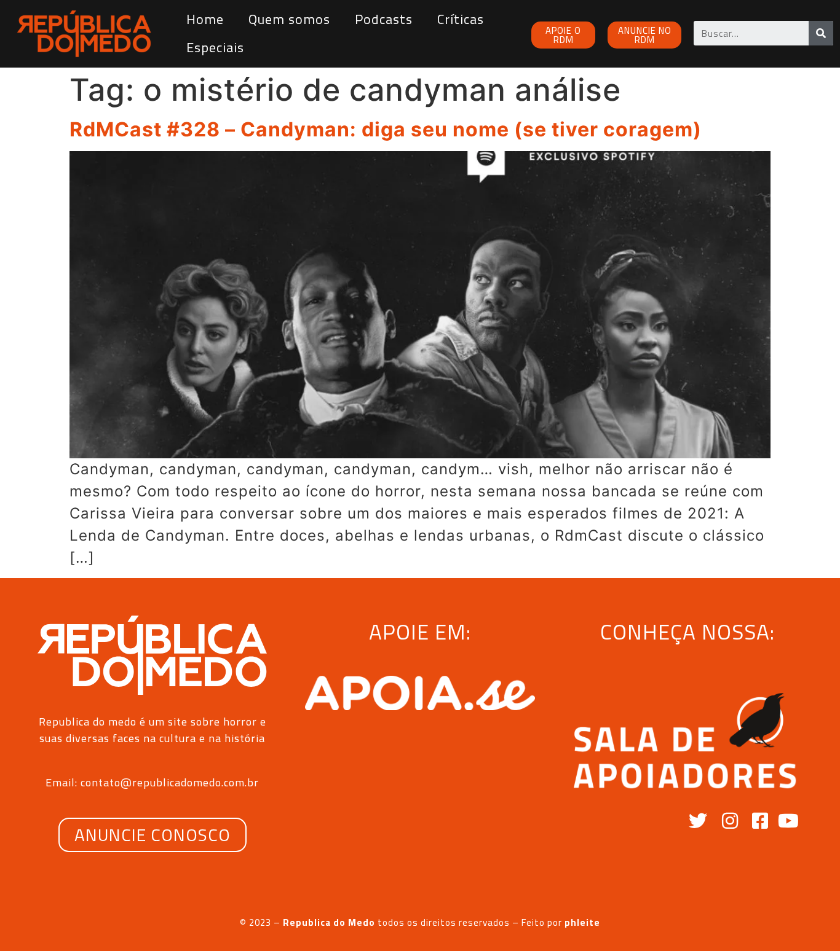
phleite (582, 922)
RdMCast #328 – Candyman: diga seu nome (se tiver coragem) (385, 129)
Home (205, 19)
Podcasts (384, 19)
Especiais (215, 47)
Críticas (460, 19)
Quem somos (289, 19)
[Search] (821, 33)
